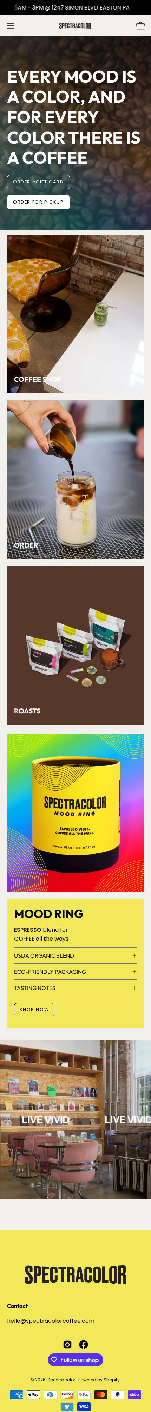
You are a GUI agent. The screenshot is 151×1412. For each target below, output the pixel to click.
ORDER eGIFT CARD (38, 182)
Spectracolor (61, 1380)
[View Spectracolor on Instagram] (67, 1344)
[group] (75, 7)
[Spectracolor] (75, 26)
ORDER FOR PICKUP (38, 202)
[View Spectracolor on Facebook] (83, 1344)
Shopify (112, 1380)
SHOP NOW (34, 1010)
